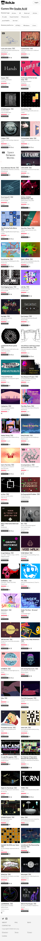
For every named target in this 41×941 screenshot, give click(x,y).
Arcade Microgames (7, 757)
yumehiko (3, 81)
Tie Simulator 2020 (27, 138)
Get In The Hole (6, 465)
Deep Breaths (25, 435)
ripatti (22, 468)
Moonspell (24, 874)
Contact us (6, 925)
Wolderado (4, 527)
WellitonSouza (25, 878)
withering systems (5, 351)
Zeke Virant (4, 497)
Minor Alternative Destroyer (10, 523)
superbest (23, 848)
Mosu (2, 142)
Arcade (4, 17)
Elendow (3, 643)
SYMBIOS (4, 669)
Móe (2, 698)
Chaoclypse (24, 202)
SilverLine (4, 874)
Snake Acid (20, 8)
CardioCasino (25, 48)
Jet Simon (3, 380)
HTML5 (18, 25)
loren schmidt (4, 290)
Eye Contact (24, 316)
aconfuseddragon (25, 613)
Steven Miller (24, 320)
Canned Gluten (5, 878)
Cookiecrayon (24, 290)
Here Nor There (26, 228)
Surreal (15, 20)
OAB (2, 731)
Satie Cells (24, 727)
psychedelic (6, 20)
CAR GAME (24, 168)
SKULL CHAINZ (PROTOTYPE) (26, 198)
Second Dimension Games (28, 821)
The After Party (26, 406)
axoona (23, 701)
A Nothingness (5, 109)
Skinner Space (24, 672)
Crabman (23, 351)
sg (1, 700)
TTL (22, 580)
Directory (5, 932)
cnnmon (23, 52)
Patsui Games (24, 439)
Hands (3, 78)
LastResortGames (25, 497)
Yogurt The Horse (25, 380)
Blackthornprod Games (27, 262)
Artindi (23, 907)
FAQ (16, 922)
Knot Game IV (5, 197)
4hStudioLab (4, 171)
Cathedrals (4, 406)
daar (2, 850)
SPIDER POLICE (6, 817)
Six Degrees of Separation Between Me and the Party (29, 757)
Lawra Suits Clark (5, 409)
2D (20, 13)
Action (14, 13)
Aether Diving (5, 435)
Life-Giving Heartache (28, 669)
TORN (23, 788)
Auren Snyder (4, 200)
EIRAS (22, 791)
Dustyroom (4, 262)
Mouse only (25, 17)
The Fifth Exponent (27, 698)
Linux (34, 25)
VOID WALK (25, 553)
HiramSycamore (5, 821)
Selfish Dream (4, 907)
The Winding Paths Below (9, 228)
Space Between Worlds (8, 168)
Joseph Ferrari (5, 760)
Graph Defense (5, 553)
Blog (29, 922)
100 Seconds (5, 639)
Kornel (23, 643)
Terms (16, 932)
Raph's (3, 439)
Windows (26, 25)
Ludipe (23, 112)
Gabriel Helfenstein (6, 112)
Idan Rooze (24, 409)
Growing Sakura (26, 465)
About (4, 922)
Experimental (14, 17)
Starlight (3, 316)
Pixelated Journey (6, 727)
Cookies (4, 936)
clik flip (23, 287)
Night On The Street (7, 788)
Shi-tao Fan (4, 791)
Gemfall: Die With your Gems (10, 845)
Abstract (27, 13)
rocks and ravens (6, 48)
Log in (36, 2)
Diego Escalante (5, 556)
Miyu (22, 817)
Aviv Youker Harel (25, 527)
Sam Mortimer (4, 468)
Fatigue (3, 138)
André (2, 672)
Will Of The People (27, 904)
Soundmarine (5, 259)
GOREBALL (4, 580)
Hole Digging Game (7, 287)
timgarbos (23, 83)
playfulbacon (4, 52)
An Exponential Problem (28, 494)
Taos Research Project (28, 377)
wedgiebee (4, 613)
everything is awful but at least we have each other (30, 346)
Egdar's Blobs (25, 259)
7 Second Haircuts (6, 376)
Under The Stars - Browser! (29, 610)
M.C (22, 523)
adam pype (24, 171)
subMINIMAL (5, 904)
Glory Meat (24, 556)
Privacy (29, 932)
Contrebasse (24, 731)
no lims (3, 494)
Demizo (23, 231)
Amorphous (4, 320)
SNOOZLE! (4, 610)
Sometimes (24, 109)
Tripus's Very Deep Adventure (30, 639)
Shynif (22, 584)
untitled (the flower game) (9, 345)
